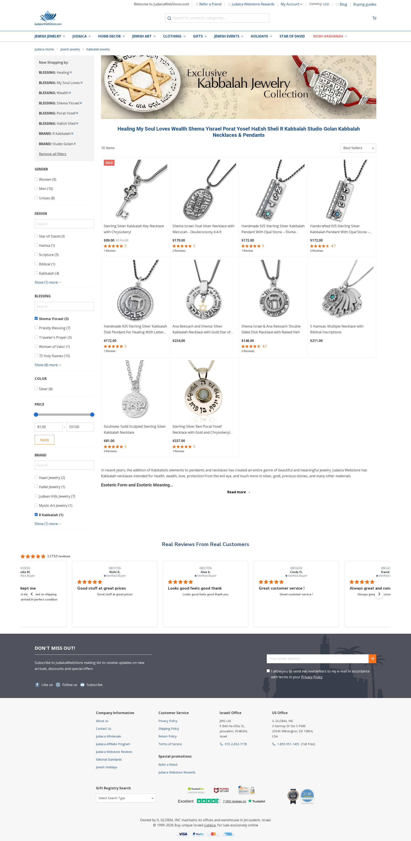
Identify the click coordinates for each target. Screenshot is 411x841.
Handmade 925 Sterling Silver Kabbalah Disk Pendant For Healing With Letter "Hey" (135, 329)
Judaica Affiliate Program (113, 744)
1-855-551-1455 (288, 744)
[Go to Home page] (48, 18)
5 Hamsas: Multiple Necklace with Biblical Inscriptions (336, 329)
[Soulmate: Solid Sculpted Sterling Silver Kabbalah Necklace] (135, 392)
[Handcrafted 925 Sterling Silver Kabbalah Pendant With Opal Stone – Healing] (342, 191)
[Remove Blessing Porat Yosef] (77, 113)
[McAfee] (222, 790)
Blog (343, 4)
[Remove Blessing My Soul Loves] (81, 82)
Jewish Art (142, 36)
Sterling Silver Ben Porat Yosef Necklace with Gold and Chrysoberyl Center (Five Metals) (201, 429)
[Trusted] (196, 790)
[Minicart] (374, 18)
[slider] (36, 414)
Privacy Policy (312, 677)
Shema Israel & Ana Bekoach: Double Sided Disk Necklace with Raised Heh (271, 329)
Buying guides (364, 4)
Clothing (172, 36)
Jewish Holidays (106, 767)
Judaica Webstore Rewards (253, 4)
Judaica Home (44, 49)
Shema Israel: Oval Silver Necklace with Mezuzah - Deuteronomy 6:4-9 (203, 229)
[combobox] (217, 18)
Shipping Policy (168, 729)
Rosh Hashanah (328, 36)
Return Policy (167, 736)
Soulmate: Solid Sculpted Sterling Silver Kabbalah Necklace (135, 429)
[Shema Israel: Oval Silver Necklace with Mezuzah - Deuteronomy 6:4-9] (204, 191)
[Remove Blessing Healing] (71, 72)
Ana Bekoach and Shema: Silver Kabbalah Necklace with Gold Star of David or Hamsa (202, 329)
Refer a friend (210, 4)
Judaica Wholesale (108, 736)
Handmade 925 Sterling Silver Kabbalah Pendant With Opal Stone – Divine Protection (273, 229)
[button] (31, 594)
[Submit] (169, 18)
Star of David (292, 36)
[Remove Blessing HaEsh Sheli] (77, 123)
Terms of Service (170, 744)
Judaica (80, 36)
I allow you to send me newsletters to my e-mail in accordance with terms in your (320, 674)
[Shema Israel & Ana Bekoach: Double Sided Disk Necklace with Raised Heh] (273, 291)
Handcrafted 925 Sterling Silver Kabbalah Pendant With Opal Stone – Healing (339, 229)
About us (102, 721)
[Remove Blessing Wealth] (69, 92)
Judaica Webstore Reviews (114, 752)
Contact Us (103, 729)
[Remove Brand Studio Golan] (74, 143)
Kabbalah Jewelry (98, 49)
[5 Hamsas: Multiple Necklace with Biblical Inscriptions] (342, 291)
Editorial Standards (109, 759)
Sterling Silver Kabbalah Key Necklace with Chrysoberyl (134, 229)
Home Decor (109, 36)
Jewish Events (226, 36)
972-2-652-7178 (236, 744)
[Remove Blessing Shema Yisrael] (81, 103)
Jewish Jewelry (48, 36)
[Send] (372, 658)
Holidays (259, 36)
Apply (44, 439)
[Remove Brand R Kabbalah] (72, 133)
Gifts (198, 36)
